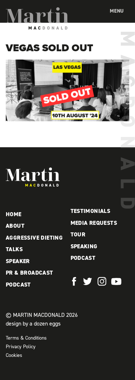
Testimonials (91, 211)
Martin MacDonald (37, 18)
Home (14, 214)
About (15, 226)
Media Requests (94, 223)
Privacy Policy (21, 346)
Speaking (84, 246)
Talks (14, 249)
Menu (117, 11)
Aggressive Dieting (34, 237)
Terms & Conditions (26, 338)
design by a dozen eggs (33, 323)
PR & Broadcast (29, 272)
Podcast (18, 284)
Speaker (18, 261)
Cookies (14, 355)
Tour (78, 234)
